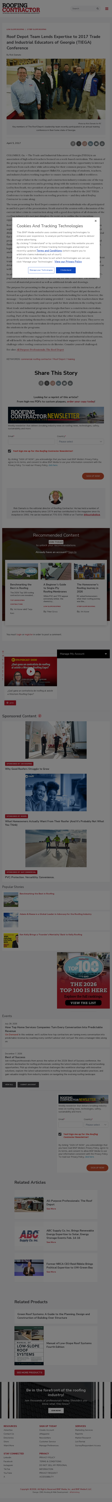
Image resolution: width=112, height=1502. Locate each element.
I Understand (65, 270)
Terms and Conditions (49, 250)
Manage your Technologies (41, 270)
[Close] (95, 221)
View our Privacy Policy (68, 261)
